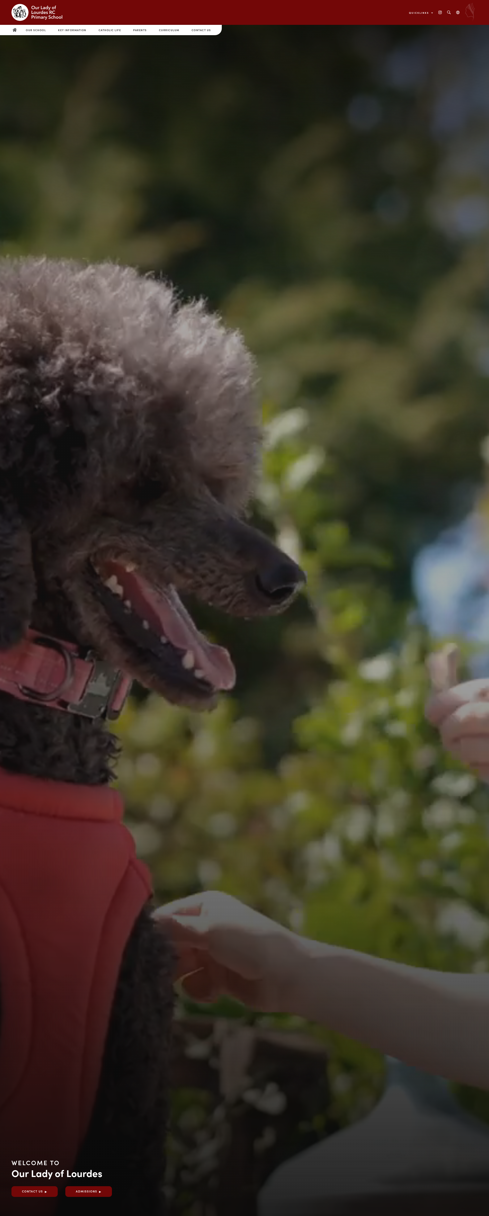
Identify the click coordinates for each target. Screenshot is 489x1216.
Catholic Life (110, 30)
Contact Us (201, 30)
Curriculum (169, 30)
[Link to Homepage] (40, 12)
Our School (36, 30)
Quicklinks (419, 13)
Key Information (72, 30)
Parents (140, 30)
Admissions (86, 1191)
